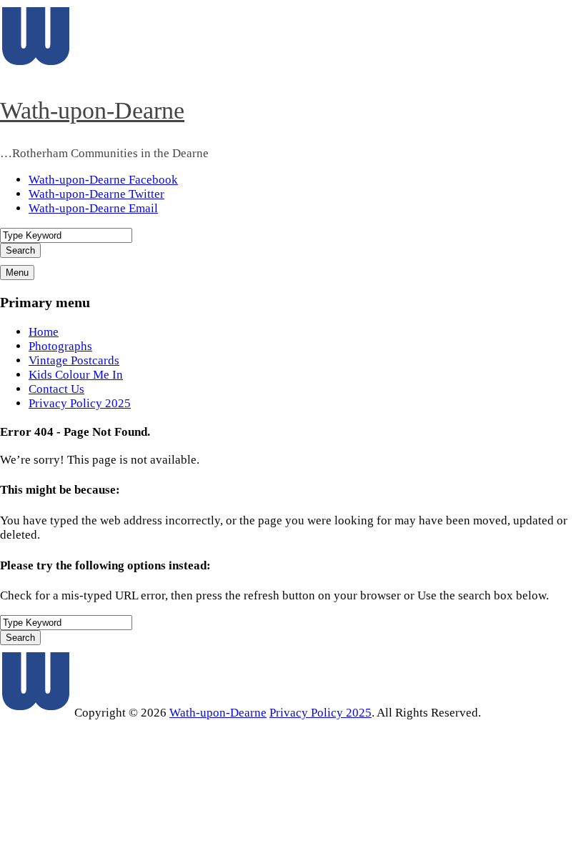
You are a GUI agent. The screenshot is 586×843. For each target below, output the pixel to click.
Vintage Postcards (74, 360)
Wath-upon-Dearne (92, 110)
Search (20, 250)
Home (44, 332)
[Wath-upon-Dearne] (35, 712)
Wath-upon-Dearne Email (93, 208)
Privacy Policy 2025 (80, 403)
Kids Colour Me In (76, 374)
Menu (17, 272)
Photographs (60, 346)
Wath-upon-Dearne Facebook (103, 179)
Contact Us (56, 389)
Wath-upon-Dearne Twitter (96, 194)
